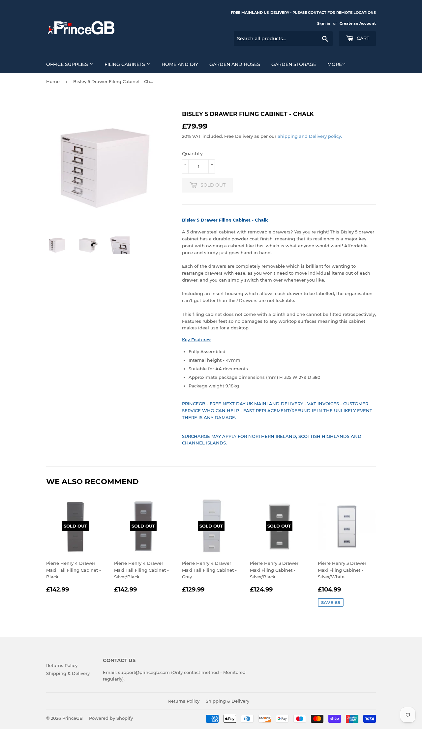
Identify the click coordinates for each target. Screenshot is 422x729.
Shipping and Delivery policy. (310, 136)
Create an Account (358, 23)
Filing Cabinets (125, 64)
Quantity (192, 154)
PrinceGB (72, 718)
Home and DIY (180, 64)
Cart (362, 38)
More (334, 64)
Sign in (323, 23)
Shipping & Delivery (68, 673)
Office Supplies (67, 64)
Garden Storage (293, 64)
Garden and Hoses (234, 64)
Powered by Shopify (111, 718)
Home (53, 81)
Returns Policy (61, 665)
